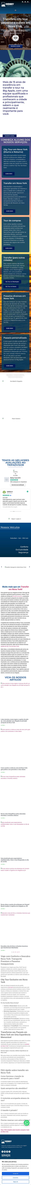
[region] (15, 1172)
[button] (15, 10)
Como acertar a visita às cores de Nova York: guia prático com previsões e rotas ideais (14, 768)
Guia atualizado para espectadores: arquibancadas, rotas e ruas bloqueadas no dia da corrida (15, 860)
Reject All (15, 1181)
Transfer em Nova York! (19, 588)
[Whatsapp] (9, 1152)
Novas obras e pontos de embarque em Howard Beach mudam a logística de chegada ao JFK (15, 905)
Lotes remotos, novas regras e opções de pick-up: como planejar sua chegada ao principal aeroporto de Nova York (15, 721)
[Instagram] (2, 1152)
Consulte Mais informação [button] (10, 507)
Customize (15, 1177)
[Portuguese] (26, 2)
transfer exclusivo (17, 596)
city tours (10, 987)
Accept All (15, 1173)
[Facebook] (5, 1152)
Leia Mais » (3, 725)
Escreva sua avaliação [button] (18, 485)
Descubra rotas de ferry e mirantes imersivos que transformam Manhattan (14, 947)
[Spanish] (28, 2)
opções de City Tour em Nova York (10, 646)
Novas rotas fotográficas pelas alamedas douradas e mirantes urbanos (13, 814)
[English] (23, 2)
